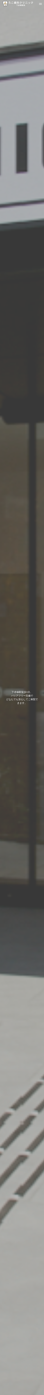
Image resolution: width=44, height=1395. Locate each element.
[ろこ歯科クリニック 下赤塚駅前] (18, 3)
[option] (22, 697)
